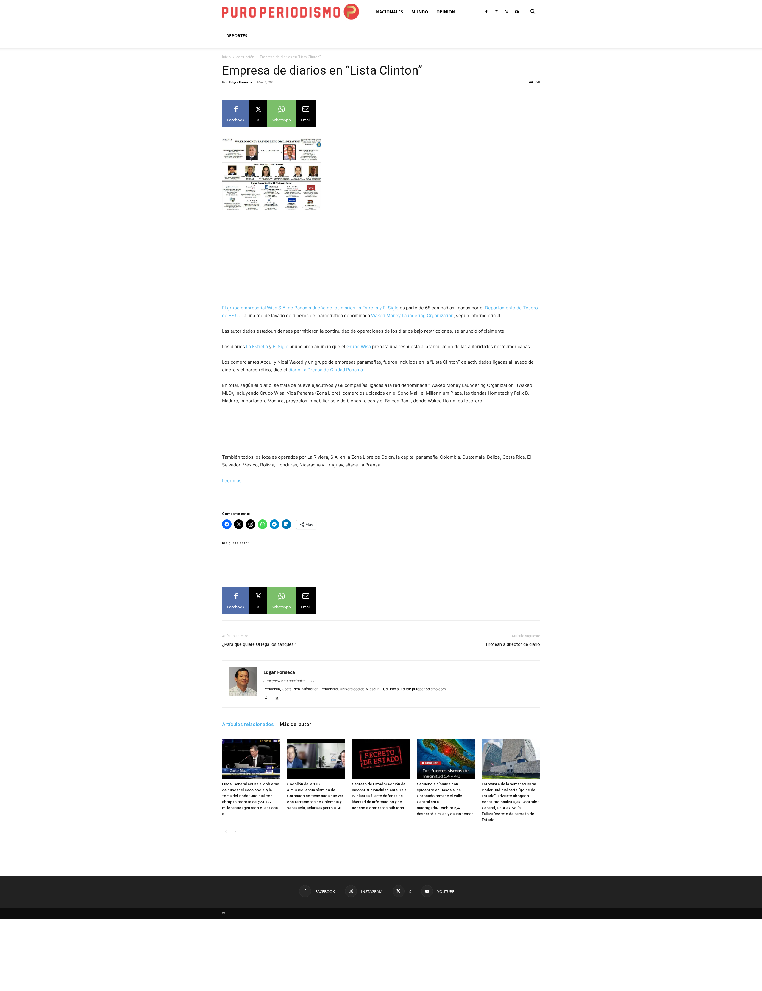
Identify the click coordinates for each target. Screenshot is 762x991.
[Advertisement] (381, 260)
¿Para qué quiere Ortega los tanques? (259, 644)
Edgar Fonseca (240, 82)
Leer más (231, 480)
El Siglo (280, 346)
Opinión (445, 12)
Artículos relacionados (248, 724)
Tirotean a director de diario (512, 644)
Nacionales (389, 12)
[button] (533, 12)
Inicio (226, 56)
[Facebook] (486, 12)
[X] (506, 12)
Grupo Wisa (358, 346)
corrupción (245, 56)
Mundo (419, 12)
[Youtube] (516, 12)
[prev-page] (225, 831)
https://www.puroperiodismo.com (289, 681)
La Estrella (257, 346)
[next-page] (235, 831)
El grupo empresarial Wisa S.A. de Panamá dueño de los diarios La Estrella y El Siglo (310, 308)
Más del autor (295, 724)
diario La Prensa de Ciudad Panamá (325, 370)
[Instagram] (496, 12)
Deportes (236, 35)
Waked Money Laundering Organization (412, 315)
